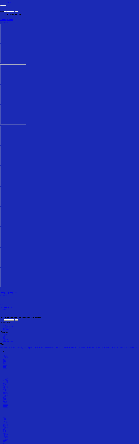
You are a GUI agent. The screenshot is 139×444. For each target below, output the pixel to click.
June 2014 (4, 430)
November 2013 (5, 437)
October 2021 (5, 375)
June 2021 (4, 376)
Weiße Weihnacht (6, 329)
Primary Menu (3, 5)
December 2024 (5, 356)
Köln (99, 347)
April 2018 (4, 391)
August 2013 (5, 440)
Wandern (4, 340)
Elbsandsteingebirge (58, 347)
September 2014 (5, 427)
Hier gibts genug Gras (8, 293)
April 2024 (4, 362)
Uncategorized (5, 339)
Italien (81, 347)
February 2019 (5, 386)
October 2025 (5, 354)
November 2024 (5, 357)
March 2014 (5, 433)
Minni (7, 22)
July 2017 (4, 397)
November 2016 (5, 405)
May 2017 (4, 399)
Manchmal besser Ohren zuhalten (8, 326)
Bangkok (14, 347)
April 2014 (4, 432)
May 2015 (4, 419)
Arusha (9, 347)
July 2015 (4, 417)
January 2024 (5, 364)
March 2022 (5, 373)
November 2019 (5, 381)
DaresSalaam (49, 347)
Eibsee (52, 347)
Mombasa (108, 347)
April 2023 (4, 367)
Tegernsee (20, 348)
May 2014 (4, 431)
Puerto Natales (130, 347)
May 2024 (4, 361)
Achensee (1, 347)
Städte (4, 338)
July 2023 (4, 366)
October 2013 (5, 438)
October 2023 (5, 365)
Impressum (4, 8)
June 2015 (4, 418)
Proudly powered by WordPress (5, 443)
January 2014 (5, 435)
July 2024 (4, 359)
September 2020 (5, 378)
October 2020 (5, 377)
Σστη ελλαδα (5, 325)
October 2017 (5, 394)
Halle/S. (76, 347)
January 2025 (5, 355)
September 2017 (5, 395)
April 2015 (4, 420)
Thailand (32, 348)
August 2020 (5, 379)
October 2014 (5, 426)
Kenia (88, 347)
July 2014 (4, 429)
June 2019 (4, 384)
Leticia (101, 347)
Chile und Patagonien (40, 347)
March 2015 (5, 421)
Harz (79, 347)
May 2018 (4, 390)
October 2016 (5, 406)
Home (4, 7)
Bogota (32, 347)
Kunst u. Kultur (5, 334)
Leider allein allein (6, 327)
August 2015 (5, 416)
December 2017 (5, 393)
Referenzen (5, 9)
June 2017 (4, 398)
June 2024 (4, 360)
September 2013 (5, 439)
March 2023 (5, 368)
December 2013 (5, 436)
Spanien (12, 348)
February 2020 (5, 380)
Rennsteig (135, 347)
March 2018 (5, 392)
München (113, 347)
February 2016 (5, 411)
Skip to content (8, 5)
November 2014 (5, 425)
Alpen (4, 347)
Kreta (95, 347)
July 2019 (4, 383)
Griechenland (70, 347)
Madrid (103, 347)
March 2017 (5, 401)
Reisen (4, 337)
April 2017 (4, 400)
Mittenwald (105, 347)
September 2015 (5, 415)
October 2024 (5, 358)
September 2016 (5, 407)
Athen (11, 347)
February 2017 (5, 402)
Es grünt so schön (6, 307)
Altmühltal (6, 347)
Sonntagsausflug (6, 20)
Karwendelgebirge (84, 347)
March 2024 (5, 363)
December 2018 (5, 387)
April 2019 (4, 385)
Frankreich (64, 347)
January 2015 (5, 423)
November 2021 (5, 374)
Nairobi (118, 347)
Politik (4, 336)
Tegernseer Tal (26, 349)
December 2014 (5, 424)
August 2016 (5, 408)
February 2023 (5, 369)
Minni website (5, 2)
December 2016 (5, 404)
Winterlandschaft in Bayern (7, 328)
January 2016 (5, 412)
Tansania (16, 348)
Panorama (2, 289)
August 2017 (5, 396)
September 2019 (5, 382)
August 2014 (5, 428)
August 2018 (5, 388)
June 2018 (4, 389)
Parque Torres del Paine (123, 347)
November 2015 (5, 413)
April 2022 (4, 372)
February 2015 (5, 422)
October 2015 (5, 414)
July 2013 (4, 441)
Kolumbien (92, 347)
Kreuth (97, 347)
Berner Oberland (27, 347)
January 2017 (5, 403)
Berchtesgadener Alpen (19, 347)
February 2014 (5, 434)
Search (1, 4)
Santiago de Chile (7, 348)
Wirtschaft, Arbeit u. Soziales (8, 341)
